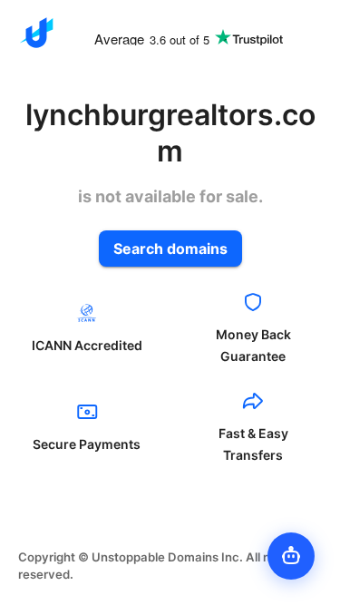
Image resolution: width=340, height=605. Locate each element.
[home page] (36, 33)
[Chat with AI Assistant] (291, 556)
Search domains (170, 248)
